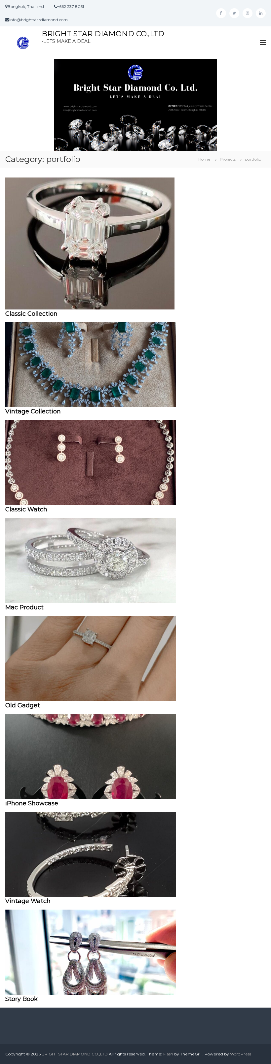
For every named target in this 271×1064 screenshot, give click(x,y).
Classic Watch (26, 509)
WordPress (240, 1053)
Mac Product (24, 607)
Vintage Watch (28, 901)
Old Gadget (22, 705)
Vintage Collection (33, 411)
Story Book (21, 999)
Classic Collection (31, 313)
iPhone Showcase (31, 803)
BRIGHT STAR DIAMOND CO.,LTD (103, 33)
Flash (168, 1053)
